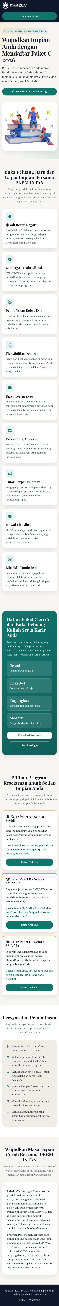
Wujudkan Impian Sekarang (31, 91)
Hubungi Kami (29, 16)
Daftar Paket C (29, 987)
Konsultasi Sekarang (29, 735)
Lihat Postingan (29, 745)
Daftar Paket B (29, 924)
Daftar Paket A (29, 862)
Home (22, 1299)
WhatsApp (34, 1299)
